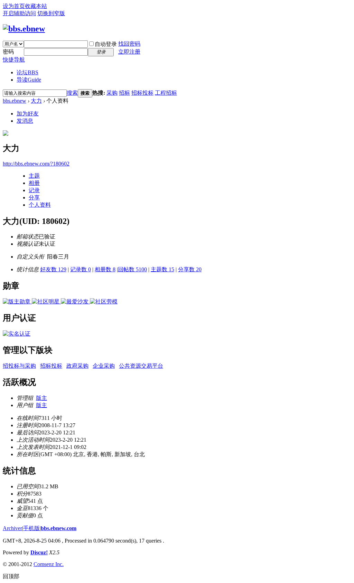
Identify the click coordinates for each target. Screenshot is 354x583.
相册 (34, 183)
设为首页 (14, 6)
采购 (112, 93)
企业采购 (104, 366)
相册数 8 (105, 269)
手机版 (31, 528)
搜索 (72, 93)
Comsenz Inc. (49, 564)
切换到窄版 (51, 13)
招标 (124, 93)
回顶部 (11, 576)
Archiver (12, 528)
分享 (34, 197)
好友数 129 (53, 269)
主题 (34, 176)
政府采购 (77, 366)
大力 (36, 101)
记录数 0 (80, 269)
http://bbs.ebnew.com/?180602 (36, 164)
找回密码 (129, 44)
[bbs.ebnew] (24, 28)
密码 (8, 52)
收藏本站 (36, 6)
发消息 (25, 121)
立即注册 (129, 52)
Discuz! (39, 552)
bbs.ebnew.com (58, 528)
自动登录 (106, 44)
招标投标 (142, 93)
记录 (34, 190)
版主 (41, 398)
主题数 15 (162, 269)
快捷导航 (14, 60)
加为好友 (28, 113)
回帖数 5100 (132, 269)
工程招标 (166, 93)
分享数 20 (190, 269)
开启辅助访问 (19, 13)
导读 (29, 80)
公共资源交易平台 (141, 366)
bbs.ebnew (14, 101)
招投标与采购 (19, 366)
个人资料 (40, 205)
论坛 (27, 72)
